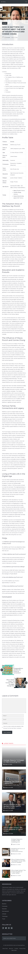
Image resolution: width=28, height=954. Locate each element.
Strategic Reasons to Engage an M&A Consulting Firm (16, 841)
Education (4, 908)
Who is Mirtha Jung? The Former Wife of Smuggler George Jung (10, 682)
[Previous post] (2, 670)
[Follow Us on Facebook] (3, 928)
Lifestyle (4, 913)
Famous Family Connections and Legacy (15, 86)
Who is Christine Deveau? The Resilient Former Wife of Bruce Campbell (14, 806)
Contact (16, 948)
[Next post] (26, 683)
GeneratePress (21, 945)
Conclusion (8, 92)
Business (4, 903)
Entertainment (5, 911)
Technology (4, 916)
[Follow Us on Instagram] (9, 928)
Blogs (4, 23)
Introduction (8, 73)
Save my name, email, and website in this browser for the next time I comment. (13, 727)
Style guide (14, 950)
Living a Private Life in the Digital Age (14, 88)
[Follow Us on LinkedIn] (12, 928)
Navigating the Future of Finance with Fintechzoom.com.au (12, 783)
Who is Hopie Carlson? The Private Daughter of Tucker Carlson (13, 829)
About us (11, 948)
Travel (3, 918)
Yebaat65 (8, 37)
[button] (26, 2)
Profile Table (8, 75)
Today (21, 128)
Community (4, 906)
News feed (5, 948)
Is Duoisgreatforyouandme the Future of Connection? (18, 670)
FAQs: (6, 90)
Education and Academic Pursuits (13, 81)
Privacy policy (22, 948)
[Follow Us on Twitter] (6, 928)
